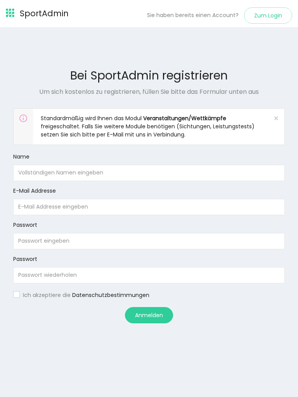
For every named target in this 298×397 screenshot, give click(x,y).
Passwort (25, 225)
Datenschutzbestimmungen (110, 295)
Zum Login (268, 15)
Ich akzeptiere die (86, 295)
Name (21, 157)
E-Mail (115, 134)
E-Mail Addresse (34, 191)
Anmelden (149, 315)
